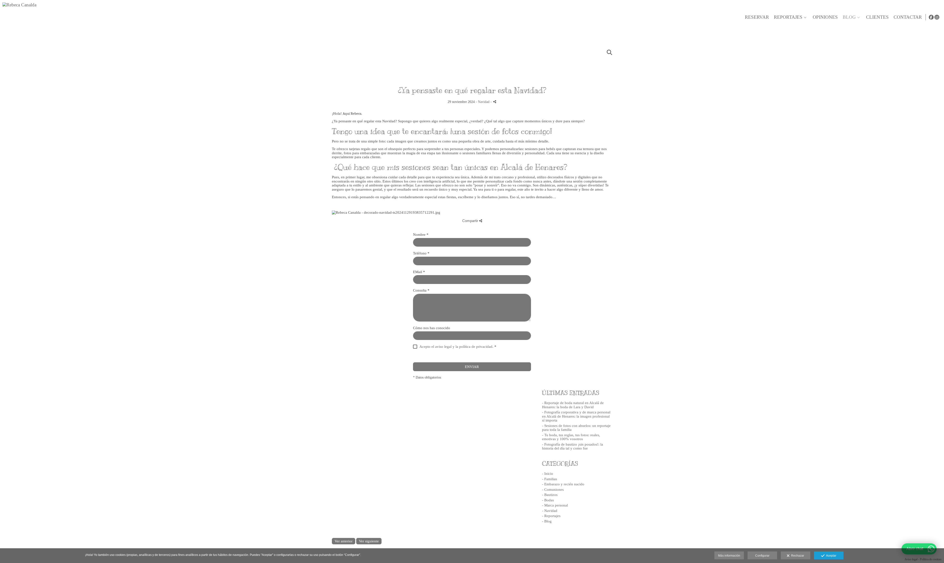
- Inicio (547, 474)
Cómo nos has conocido (431, 328)
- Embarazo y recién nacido (563, 484)
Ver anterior (344, 541)
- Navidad (549, 511)
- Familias (549, 479)
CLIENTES (877, 17)
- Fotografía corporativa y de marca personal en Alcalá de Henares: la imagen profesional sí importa (576, 416)
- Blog (547, 521)
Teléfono (421, 253)
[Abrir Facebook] (931, 17)
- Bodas (548, 500)
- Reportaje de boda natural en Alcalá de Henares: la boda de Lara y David (573, 405)
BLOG (849, 17)
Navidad (483, 102)
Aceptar (830, 555)
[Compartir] (495, 101)
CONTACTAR (908, 17)
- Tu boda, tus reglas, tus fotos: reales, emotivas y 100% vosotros (571, 437)
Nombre (420, 235)
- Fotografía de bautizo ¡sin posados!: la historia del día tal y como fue (572, 446)
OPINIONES (825, 17)
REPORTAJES (788, 17)
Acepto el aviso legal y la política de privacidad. (456, 347)
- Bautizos (550, 495)
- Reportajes (551, 516)
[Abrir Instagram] (936, 17)
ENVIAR (472, 367)
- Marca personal (555, 505)
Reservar (757, 17)
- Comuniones (553, 490)
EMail (419, 272)
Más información (729, 555)
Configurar (762, 555)
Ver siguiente (369, 541)
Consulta (421, 290)
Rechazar (797, 555)
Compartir (470, 221)
